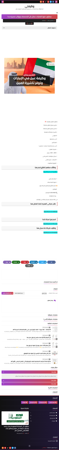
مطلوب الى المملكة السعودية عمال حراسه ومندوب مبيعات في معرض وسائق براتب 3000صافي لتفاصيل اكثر (16, 428)
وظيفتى (29, 6)
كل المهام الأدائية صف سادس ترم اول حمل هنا (39, 337)
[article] (16, 274)
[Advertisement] (29, 42)
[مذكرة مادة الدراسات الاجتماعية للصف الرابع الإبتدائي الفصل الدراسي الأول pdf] (54, 361)
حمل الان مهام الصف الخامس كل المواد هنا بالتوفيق (37, 353)
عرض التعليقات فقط (19, 293)
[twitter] (51, 2)
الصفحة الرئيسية (51, 441)
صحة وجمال (32, 402)
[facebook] (53, 2)
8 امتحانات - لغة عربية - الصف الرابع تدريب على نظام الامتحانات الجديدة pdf (32, 329)
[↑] (29, 446)
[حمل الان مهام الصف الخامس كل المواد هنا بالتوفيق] (54, 353)
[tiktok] (46, 2)
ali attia (26, 433)
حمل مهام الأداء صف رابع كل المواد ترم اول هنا (38, 345)
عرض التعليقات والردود (7, 293)
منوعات (24, 402)
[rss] (41, 2)
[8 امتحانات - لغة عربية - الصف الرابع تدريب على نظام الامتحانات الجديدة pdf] (54, 329)
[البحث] (3, 2)
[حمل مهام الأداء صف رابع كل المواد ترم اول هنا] (54, 345)
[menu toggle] (56, 2)
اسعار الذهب (52, 402)
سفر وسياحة (42, 402)
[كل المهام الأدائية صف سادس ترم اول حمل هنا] (54, 337)
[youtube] (48, 2)
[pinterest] (43, 2)
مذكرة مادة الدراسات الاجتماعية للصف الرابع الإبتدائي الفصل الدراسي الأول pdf (31, 361)
